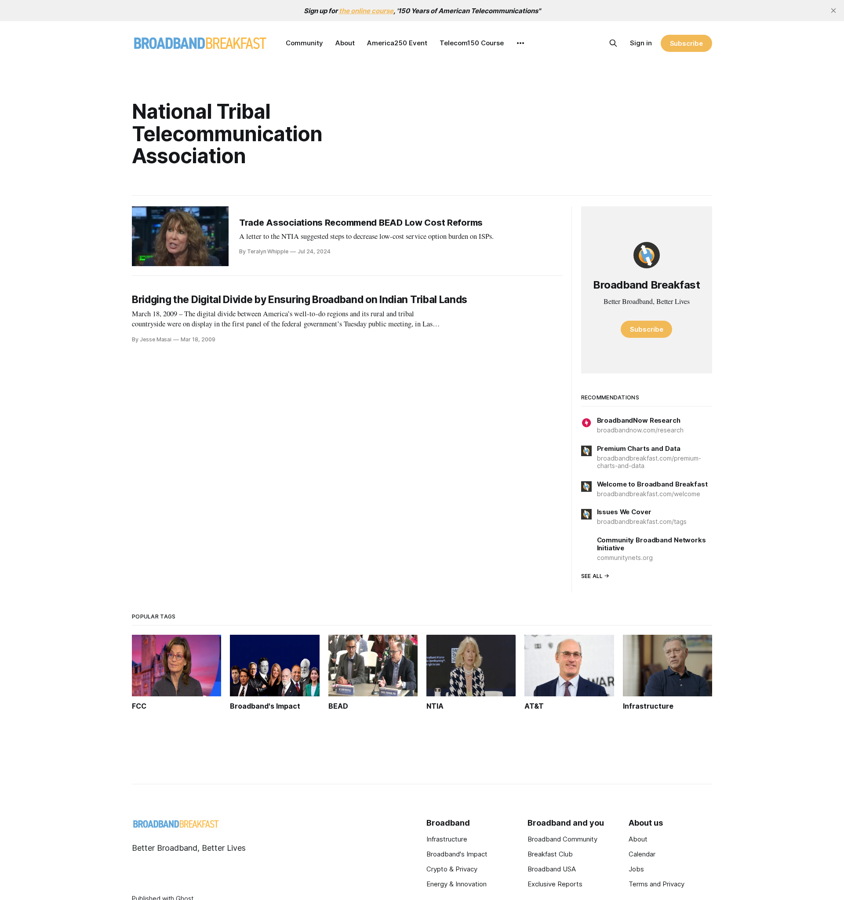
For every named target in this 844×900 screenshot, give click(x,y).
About (345, 43)
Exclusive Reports (555, 884)
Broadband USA (552, 869)
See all (592, 576)
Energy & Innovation (456, 884)
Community (304, 43)
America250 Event (397, 43)
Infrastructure (446, 839)
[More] (520, 43)
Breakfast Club (550, 854)
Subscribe (686, 43)
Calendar (642, 854)
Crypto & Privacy (451, 869)
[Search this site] (613, 43)
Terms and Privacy (656, 884)
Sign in (641, 43)
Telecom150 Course (472, 43)
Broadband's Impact (456, 854)
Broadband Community (562, 839)
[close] (833, 11)
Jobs (636, 869)
